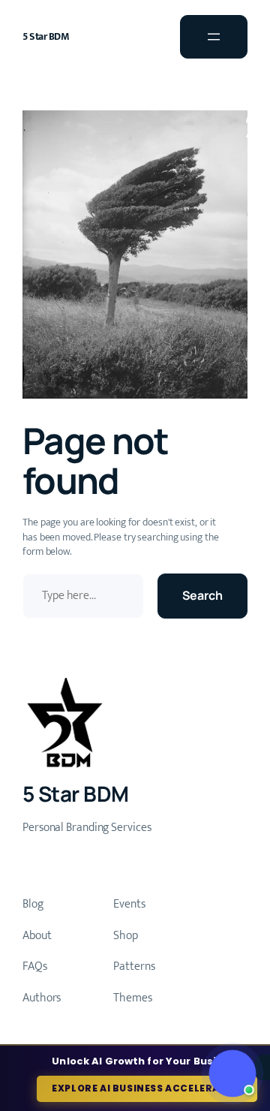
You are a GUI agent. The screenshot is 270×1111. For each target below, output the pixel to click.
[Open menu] (214, 37)
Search (202, 595)
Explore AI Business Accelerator (147, 1088)
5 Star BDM (45, 36)
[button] (232, 1073)
